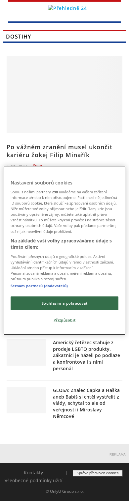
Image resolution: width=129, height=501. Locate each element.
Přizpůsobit (64, 320)
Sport (37, 165)
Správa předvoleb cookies (98, 473)
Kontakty (33, 472)
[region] (64, 250)
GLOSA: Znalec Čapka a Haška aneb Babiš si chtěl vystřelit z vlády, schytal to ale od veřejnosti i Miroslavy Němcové (86, 403)
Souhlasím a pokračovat (65, 303)
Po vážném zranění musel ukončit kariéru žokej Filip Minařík (59, 151)
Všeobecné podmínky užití (34, 480)
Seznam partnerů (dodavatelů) (39, 285)
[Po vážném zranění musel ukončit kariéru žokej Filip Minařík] (64, 94)
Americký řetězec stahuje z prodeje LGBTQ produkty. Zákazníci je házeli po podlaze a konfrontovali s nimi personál (86, 355)
